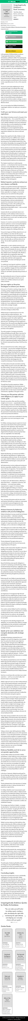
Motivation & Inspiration (20, 27)
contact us (10, 1019)
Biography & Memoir (10, 27)
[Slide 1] (12, 922)
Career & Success (4, 29)
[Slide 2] (14, 922)
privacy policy (17, 1019)
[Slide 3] (16, 922)
